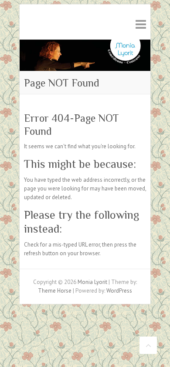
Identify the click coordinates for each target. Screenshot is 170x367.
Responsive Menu (141, 24)
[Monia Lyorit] (85, 43)
